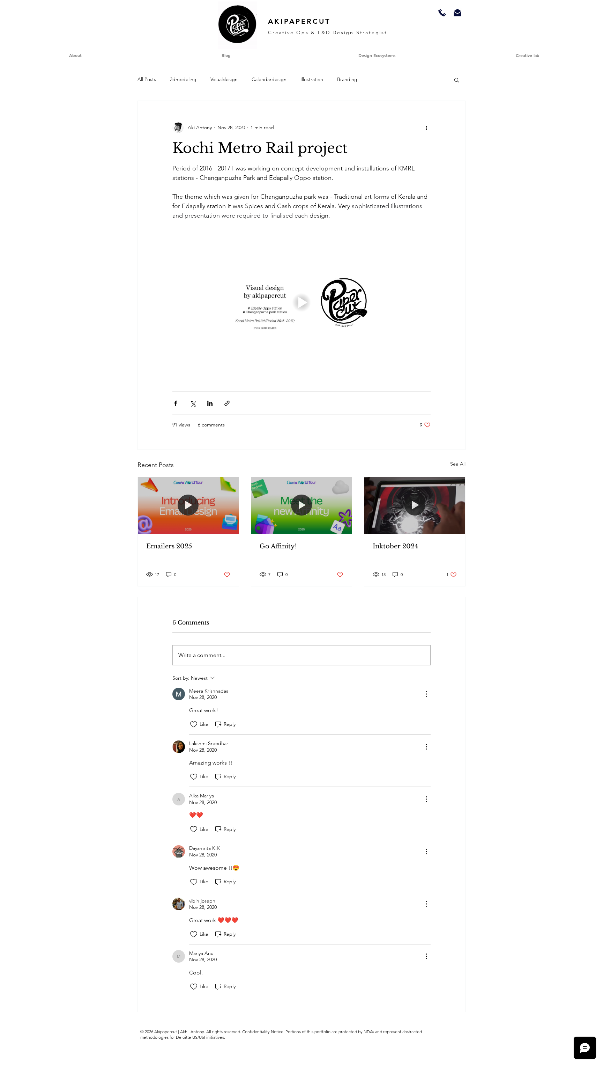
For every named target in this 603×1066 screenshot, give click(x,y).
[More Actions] (426, 694)
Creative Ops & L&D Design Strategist (327, 32)
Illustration (311, 79)
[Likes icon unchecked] (193, 724)
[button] (527, 55)
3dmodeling (183, 79)
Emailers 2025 (169, 546)
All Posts (146, 79)
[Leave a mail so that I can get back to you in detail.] (457, 12)
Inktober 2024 (395, 546)
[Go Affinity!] (301, 505)
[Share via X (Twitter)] (192, 403)
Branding (347, 79)
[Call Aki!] (442, 12)
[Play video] (301, 302)
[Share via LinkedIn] (210, 403)
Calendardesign (269, 79)
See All (458, 464)
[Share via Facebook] (175, 403)
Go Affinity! (278, 546)
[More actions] (426, 127)
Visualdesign (224, 79)
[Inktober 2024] (414, 505)
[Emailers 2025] (188, 505)
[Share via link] (227, 403)
